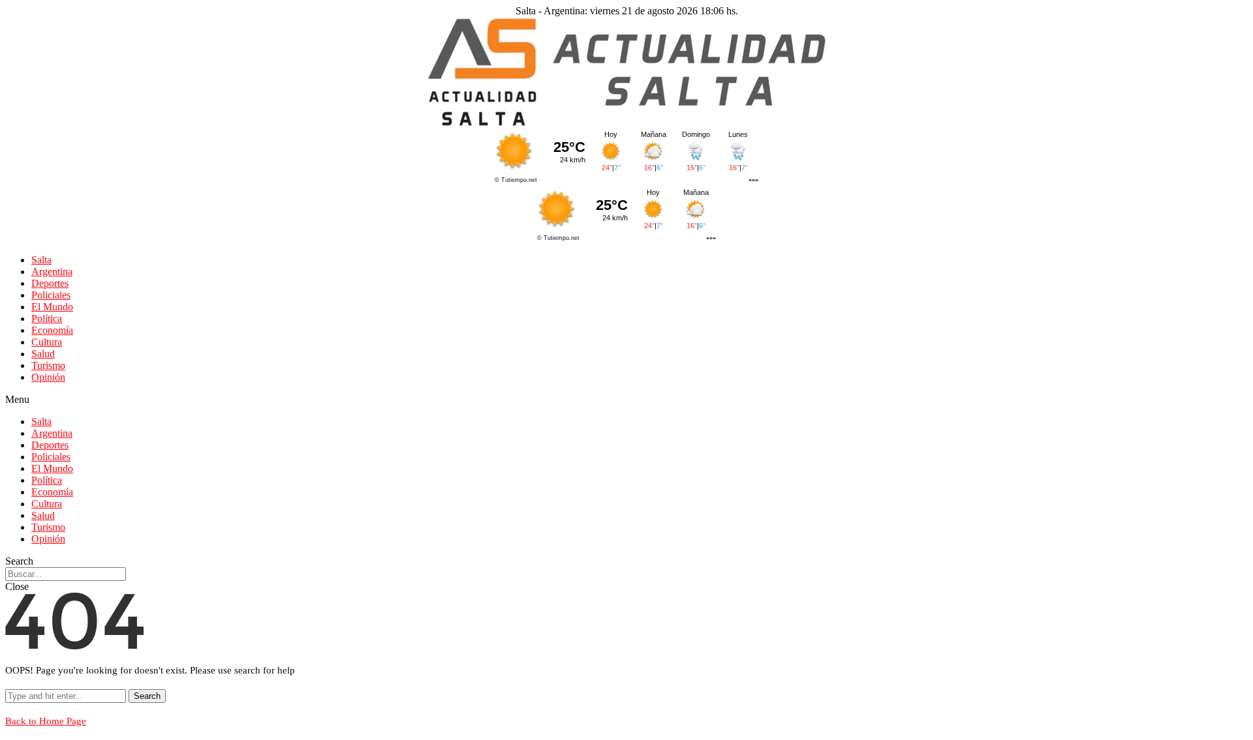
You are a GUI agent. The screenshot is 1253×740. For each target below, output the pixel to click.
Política (46, 318)
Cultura (46, 342)
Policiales (50, 295)
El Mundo (52, 306)
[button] (626, 400)
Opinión (48, 377)
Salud (43, 353)
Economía (52, 330)
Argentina (51, 271)
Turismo (48, 365)
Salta (41, 259)
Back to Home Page (45, 721)
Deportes (50, 283)
